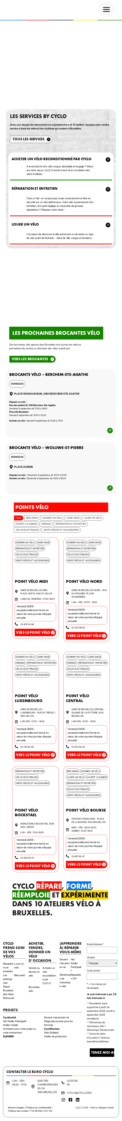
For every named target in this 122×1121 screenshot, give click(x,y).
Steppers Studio (106, 1107)
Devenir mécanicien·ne (56, 1017)
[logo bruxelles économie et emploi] (103, 1090)
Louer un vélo (93, 518)
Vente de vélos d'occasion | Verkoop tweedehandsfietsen (98, 1037)
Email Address (95, 944)
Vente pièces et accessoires (61, 530)
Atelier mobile (10, 1025)
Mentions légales (16, 1107)
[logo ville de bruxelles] (112, 1090)
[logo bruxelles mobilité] (89, 1090)
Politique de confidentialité (38, 1107)
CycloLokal (9, 1017)
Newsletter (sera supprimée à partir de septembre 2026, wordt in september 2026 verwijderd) (101, 1011)
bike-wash (32, 518)
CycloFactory (52, 1028)
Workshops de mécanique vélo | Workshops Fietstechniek (100, 1026)
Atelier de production (55, 1036)
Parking (46, 524)
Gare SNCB (73, 518)
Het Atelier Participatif (14, 1021)
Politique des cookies (18, 1110)
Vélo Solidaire (51, 1032)
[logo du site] (20, 10)
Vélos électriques (27, 530)
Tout (19, 518)
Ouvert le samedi (26, 524)
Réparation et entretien (70, 524)
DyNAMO (8, 1036)
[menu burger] (106, 9)
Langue (91, 957)
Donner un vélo (52, 518)
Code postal (93, 970)
